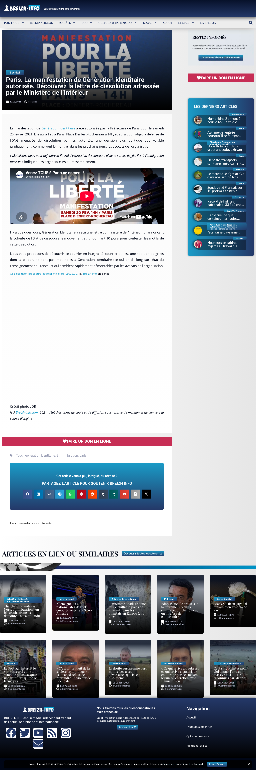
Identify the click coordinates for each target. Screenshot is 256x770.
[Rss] (52, 733)
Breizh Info (90, 273)
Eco (85, 23)
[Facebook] (11, 733)
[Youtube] (38, 733)
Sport (167, 23)
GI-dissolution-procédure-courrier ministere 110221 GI (44, 273)
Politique (11, 23)
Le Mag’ (183, 23)
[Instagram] (66, 733)
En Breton (208, 23)
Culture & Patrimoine (115, 23)
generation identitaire (40, 455)
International (41, 23)
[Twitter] (25, 733)
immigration (69, 455)
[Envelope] (38, 744)
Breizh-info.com (27, 412)
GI (57, 455)
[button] (250, 22)
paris (82, 455)
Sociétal (15, 72)
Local (147, 23)
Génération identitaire (58, 128)
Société (65, 23)
